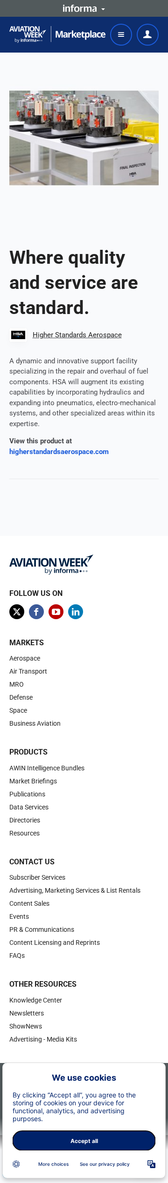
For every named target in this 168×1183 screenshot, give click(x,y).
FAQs (17, 955)
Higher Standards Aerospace (77, 335)
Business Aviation (35, 723)
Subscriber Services (37, 877)
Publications (27, 794)
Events (19, 916)
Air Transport (28, 671)
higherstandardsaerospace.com (59, 452)
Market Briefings (33, 781)
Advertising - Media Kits (43, 1039)
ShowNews (25, 1026)
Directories (24, 820)
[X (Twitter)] (16, 611)
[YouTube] (56, 611)
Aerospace (24, 658)
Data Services (29, 807)
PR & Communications (41, 929)
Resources (24, 833)
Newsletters (26, 1013)
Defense (21, 697)
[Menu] (121, 35)
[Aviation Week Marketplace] (57, 34)
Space (18, 710)
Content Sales (29, 903)
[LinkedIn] (75, 611)
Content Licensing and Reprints (54, 942)
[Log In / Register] (148, 35)
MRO (16, 684)
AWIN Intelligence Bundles (46, 768)
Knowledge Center (35, 1000)
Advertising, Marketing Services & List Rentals (74, 890)
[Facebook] (36, 611)
